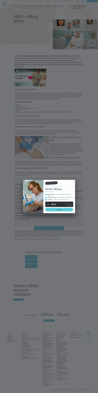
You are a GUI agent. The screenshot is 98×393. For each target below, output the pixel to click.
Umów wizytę (59, 209)
